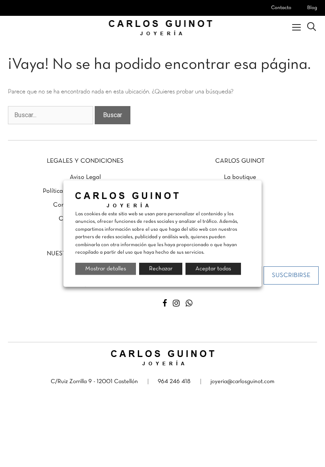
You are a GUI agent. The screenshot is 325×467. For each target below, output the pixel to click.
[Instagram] (176, 303)
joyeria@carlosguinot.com (242, 381)
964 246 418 (174, 381)
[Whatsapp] (188, 303)
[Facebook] (164, 303)
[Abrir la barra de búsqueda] (311, 28)
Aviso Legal (85, 177)
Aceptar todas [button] (213, 268)
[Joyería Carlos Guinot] (162, 27)
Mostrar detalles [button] (105, 268)
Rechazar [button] (160, 268)
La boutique (240, 177)
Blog (312, 8)
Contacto (281, 8)
